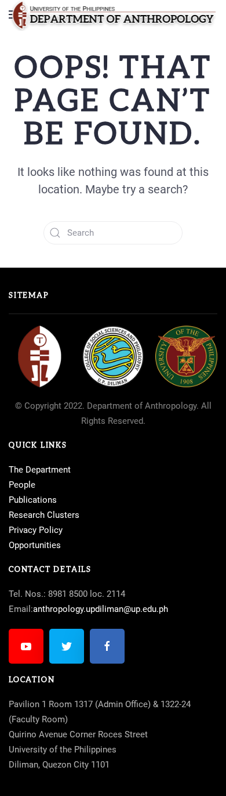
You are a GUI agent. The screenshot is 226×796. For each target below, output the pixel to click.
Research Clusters (44, 515)
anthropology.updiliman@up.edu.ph (100, 609)
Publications (33, 500)
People (22, 485)
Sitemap (29, 296)
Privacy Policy (36, 530)
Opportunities (35, 545)
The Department (40, 469)
